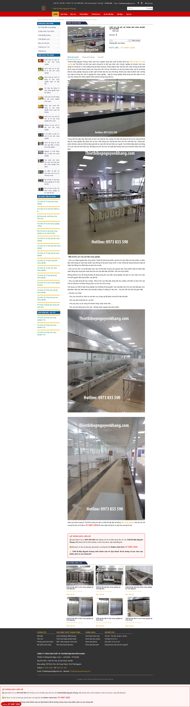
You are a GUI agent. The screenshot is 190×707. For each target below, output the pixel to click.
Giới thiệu (40, 636)
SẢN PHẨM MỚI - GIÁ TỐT (47, 313)
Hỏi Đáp (119, 14)
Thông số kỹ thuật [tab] (88, 57)
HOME (55, 14)
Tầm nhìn (40, 639)
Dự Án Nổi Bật (108, 14)
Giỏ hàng (149, 3)
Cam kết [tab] (100, 57)
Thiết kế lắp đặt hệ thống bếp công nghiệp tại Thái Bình (81, 19)
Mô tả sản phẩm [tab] (73, 57)
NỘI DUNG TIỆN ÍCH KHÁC (47, 196)
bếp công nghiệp (127, 522)
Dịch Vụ (73, 14)
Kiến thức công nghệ (90, 3)
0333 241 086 (61, 667)
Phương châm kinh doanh (45, 642)
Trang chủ (40, 19)
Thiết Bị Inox (95, 14)
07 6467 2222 (92, 525)
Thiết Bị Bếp (83, 14)
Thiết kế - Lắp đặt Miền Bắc (57, 19)
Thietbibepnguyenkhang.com (80, 671)
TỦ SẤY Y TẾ (69, 3)
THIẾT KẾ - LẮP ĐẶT (58, 3)
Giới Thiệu (63, 14)
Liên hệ (128, 14)
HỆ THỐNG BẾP (79, 3)
